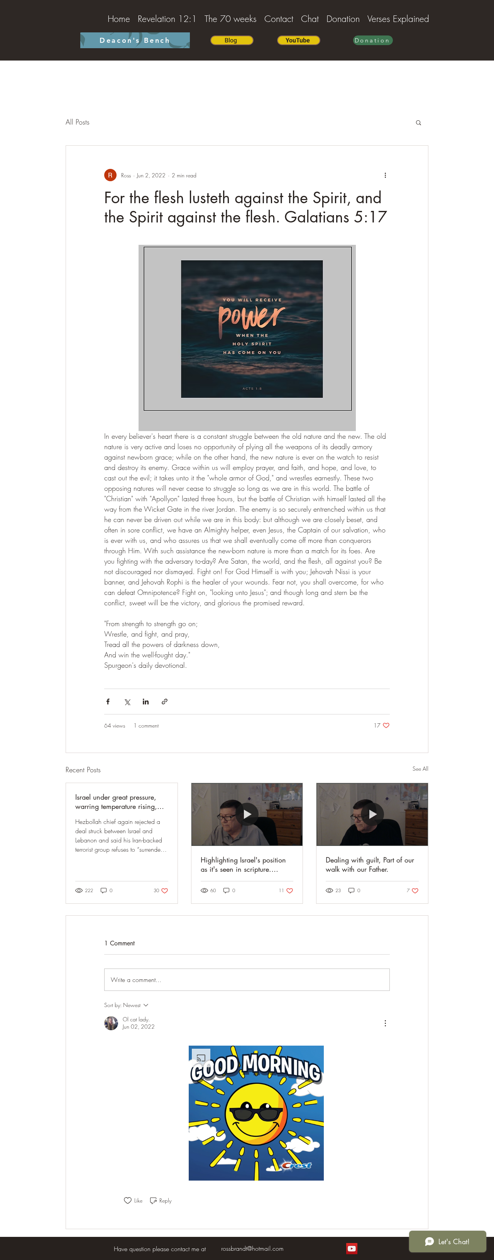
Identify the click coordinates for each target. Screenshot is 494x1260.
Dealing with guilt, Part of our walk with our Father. (370, 864)
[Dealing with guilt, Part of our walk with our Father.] (372, 814)
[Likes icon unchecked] (128, 1200)
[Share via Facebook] (108, 701)
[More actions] (385, 175)
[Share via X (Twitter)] (126, 701)
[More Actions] (385, 1023)
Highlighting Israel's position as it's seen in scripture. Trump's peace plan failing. (243, 864)
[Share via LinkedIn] (145, 701)
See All (420, 768)
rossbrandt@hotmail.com (252, 1248)
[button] (418, 122)
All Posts (78, 121)
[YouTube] (351, 1248)
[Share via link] (164, 701)
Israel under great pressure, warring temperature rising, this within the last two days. (118, 801)
